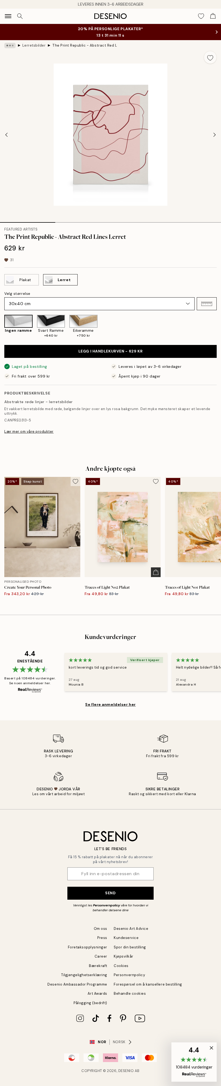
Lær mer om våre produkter (29, 431)
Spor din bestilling (130, 947)
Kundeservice (126, 937)
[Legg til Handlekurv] (156, 572)
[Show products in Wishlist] (201, 16)
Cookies (121, 965)
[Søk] (20, 16)
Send (110, 893)
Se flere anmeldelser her (110, 704)
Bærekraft (98, 965)
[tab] (27, 220)
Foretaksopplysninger (87, 947)
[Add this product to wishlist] (210, 57)
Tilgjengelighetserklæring (84, 975)
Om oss (100, 928)
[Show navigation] (8, 16)
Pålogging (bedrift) (90, 1003)
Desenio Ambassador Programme (77, 984)
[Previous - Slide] (6, 134)
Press (102, 937)
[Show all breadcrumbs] (10, 45)
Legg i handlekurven (110, 351)
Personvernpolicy (106, 905)
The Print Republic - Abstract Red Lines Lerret (84, 45)
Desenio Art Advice (131, 928)
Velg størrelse (17, 293)
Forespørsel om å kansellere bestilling (148, 984)
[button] (207, 303)
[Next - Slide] (214, 134)
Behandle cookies (130, 993)
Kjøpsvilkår (123, 956)
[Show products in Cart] (213, 16)
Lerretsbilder (34, 45)
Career (101, 956)
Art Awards (97, 993)
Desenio (126, 1070)
